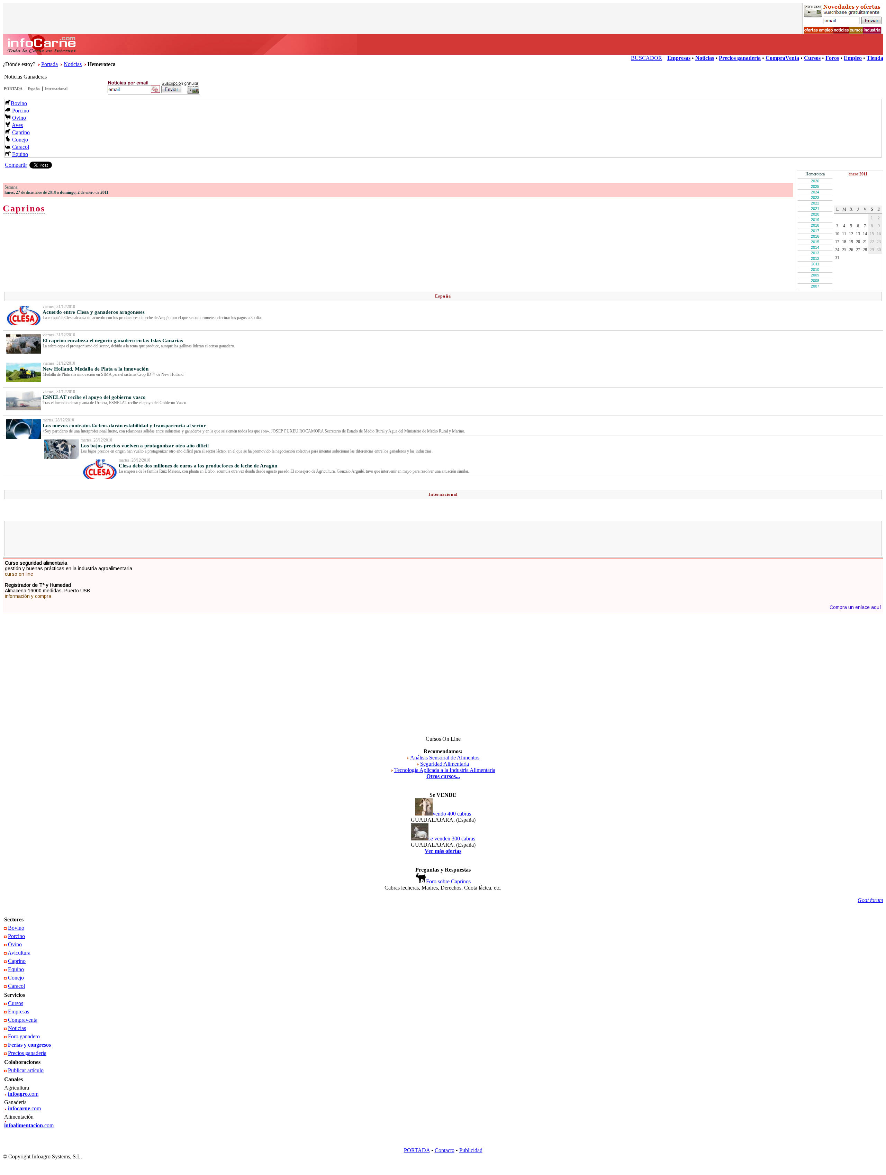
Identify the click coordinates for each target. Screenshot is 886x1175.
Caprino (21, 132)
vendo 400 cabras (452, 814)
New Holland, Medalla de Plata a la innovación (95, 369)
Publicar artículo (26, 1070)
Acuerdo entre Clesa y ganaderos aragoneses (94, 312)
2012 (815, 258)
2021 (815, 209)
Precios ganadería (27, 1053)
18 (844, 241)
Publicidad (470, 1150)
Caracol (20, 147)
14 (865, 233)
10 (837, 233)
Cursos (15, 1003)
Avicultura (19, 953)
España (34, 88)
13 (858, 233)
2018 (815, 225)
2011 (815, 264)
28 (865, 249)
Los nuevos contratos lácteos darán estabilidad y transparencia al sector (124, 425)
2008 (815, 281)
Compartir (16, 165)
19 (851, 241)
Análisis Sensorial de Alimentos (444, 757)
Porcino (20, 110)
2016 (815, 236)
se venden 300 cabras (451, 838)
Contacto (444, 1150)
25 (844, 249)
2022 (815, 203)
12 (851, 233)
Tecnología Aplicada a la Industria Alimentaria (444, 770)
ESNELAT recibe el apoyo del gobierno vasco (94, 397)
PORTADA (13, 88)
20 (858, 241)
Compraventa (22, 1020)
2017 (815, 231)
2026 (815, 181)
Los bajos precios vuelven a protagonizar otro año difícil (145, 445)
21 (865, 241)
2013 (815, 253)
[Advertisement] (443, 538)
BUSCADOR (646, 58)
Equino (20, 154)
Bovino (19, 103)
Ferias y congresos (29, 1045)
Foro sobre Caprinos (448, 881)
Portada (49, 64)
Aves (17, 125)
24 (837, 249)
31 (837, 257)
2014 (815, 247)
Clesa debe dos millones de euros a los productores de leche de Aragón (198, 465)
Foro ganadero (24, 1036)
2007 (815, 286)
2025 (815, 186)
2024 (815, 192)
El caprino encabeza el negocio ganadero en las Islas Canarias (113, 340)
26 (851, 249)
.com (23, 1094)
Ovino (19, 118)
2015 (815, 242)
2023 (815, 197)
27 (858, 249)
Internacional (56, 88)
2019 (815, 220)
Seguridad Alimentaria (444, 764)
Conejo (20, 140)
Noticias (73, 64)
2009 (815, 275)
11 (844, 233)
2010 (815, 269)
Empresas (18, 1011)
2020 (815, 214)
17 (837, 241)
